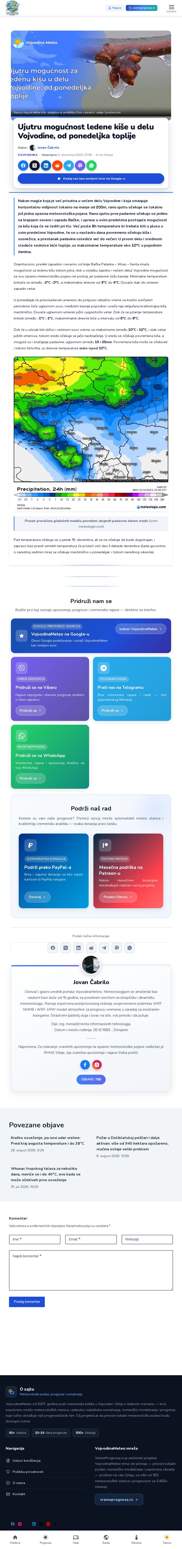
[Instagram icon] (97, 1065)
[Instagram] (20, 1524)
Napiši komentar (27, 1256)
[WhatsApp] (91, 165)
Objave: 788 (91, 1079)
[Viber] (80, 165)
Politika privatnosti (28, 1471)
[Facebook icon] (85, 1065)
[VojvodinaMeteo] (12, 8)
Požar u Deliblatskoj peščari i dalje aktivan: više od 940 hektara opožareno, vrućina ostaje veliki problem (132, 1143)
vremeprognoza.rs (116, 1499)
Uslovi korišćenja (27, 1460)
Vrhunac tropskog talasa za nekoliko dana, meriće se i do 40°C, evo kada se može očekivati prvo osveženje (46, 1174)
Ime (17, 1239)
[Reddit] (57, 165)
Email (74, 1239)
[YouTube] (48, 1524)
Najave (116, 8)
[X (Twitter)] (34, 165)
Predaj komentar (27, 1301)
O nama (19, 1482)
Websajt (132, 1239)
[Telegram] (69, 165)
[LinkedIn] (46, 165)
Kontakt (19, 1494)
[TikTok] (55, 1524)
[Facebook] (23, 165)
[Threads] (27, 1524)
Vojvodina (28, 155)
